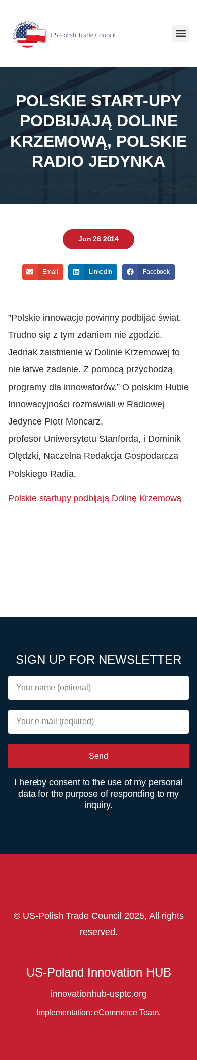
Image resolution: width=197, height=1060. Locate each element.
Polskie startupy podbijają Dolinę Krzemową (94, 498)
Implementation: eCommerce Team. (98, 1012)
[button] (180, 33)
